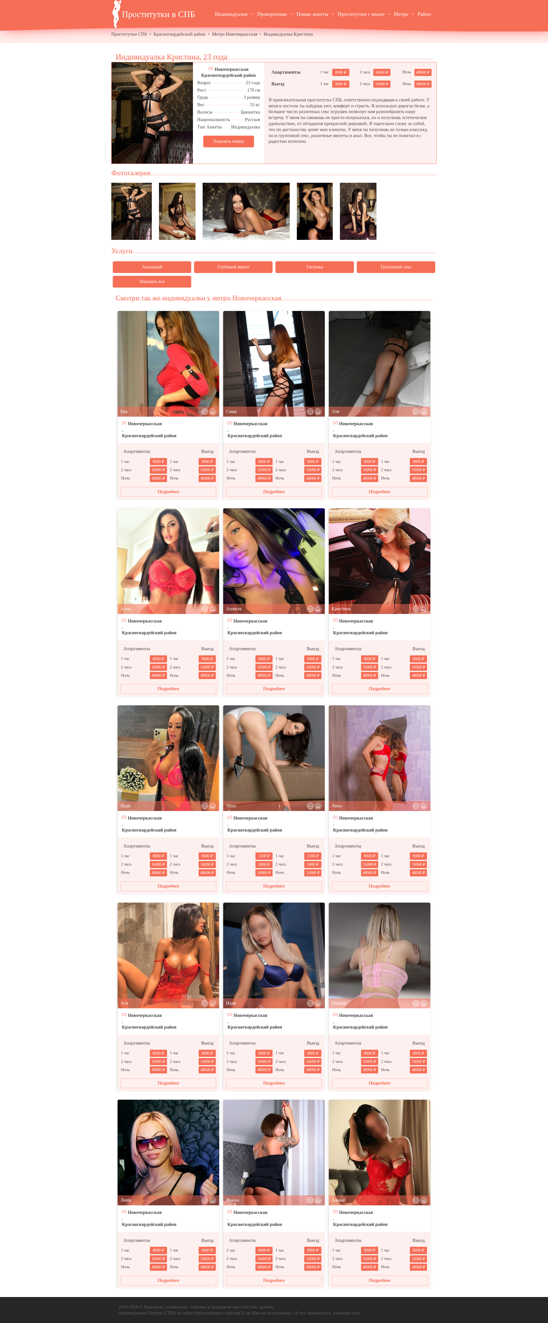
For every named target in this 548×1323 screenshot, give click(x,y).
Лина (337, 805)
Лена (231, 805)
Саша (231, 411)
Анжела (233, 608)
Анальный (152, 266)
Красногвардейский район (180, 34)
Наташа (339, 1003)
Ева (124, 411)
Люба (125, 1200)
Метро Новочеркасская (234, 34)
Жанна (232, 1200)
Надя (125, 805)
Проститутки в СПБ (158, 14)
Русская (252, 119)
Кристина (341, 608)
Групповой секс (396, 266)
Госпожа (315, 266)
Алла (125, 608)
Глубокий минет (233, 266)
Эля (335, 411)
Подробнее (168, 491)
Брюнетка (250, 112)
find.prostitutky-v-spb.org (217, 1312)
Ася (124, 1003)
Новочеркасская (232, 69)
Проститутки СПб (129, 34)
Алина (338, 1200)
